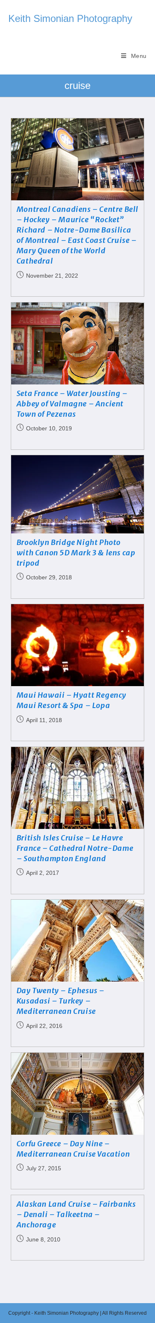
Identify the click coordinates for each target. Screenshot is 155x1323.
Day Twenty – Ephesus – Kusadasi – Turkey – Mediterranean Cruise (61, 1001)
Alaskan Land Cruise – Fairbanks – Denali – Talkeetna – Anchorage (76, 1214)
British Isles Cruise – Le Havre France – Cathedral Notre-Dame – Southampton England (75, 848)
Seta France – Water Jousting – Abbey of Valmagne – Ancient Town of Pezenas (72, 404)
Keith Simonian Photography (70, 18)
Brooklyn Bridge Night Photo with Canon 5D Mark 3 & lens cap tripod (76, 553)
